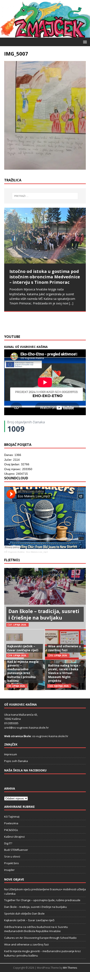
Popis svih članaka (16, 761)
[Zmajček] (45, 35)
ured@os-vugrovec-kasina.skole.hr (26, 727)
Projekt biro (11, 863)
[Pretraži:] (45, 196)
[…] (24, 322)
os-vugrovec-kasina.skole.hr (50, 736)
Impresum (10, 754)
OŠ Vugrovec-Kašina (14, 552)
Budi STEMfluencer (16, 850)
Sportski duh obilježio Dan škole (24, 913)
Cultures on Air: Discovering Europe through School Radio (40, 938)
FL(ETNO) (12, 560)
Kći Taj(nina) (11, 816)
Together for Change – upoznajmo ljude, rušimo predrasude (42, 900)
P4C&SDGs (11, 830)
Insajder (9, 870)
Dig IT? (8, 843)
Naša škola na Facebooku (25, 770)
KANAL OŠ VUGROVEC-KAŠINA (26, 347)
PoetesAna (11, 823)
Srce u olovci (12, 856)
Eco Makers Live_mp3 (37, 552)
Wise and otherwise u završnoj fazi (64, 648)
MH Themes (70, 967)
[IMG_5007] (45, 167)
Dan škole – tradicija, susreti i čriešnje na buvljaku (43, 614)
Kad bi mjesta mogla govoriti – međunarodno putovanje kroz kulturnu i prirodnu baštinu (23, 671)
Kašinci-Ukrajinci (14, 836)
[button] (84, 42)
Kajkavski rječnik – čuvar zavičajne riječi (22, 648)
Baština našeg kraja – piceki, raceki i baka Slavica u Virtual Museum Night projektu (64, 673)
